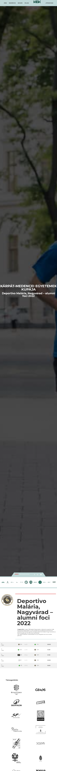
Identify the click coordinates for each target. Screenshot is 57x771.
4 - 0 (26, 644)
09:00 (49, 644)
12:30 (48, 649)
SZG (20, 649)
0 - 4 (26, 655)
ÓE (21, 655)
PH (38, 644)
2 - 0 (26, 649)
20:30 (49, 660)
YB (21, 665)
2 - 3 (26, 660)
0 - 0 (26, 665)
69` (21, 660)
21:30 (48, 655)
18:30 (48, 665)
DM (21, 644)
